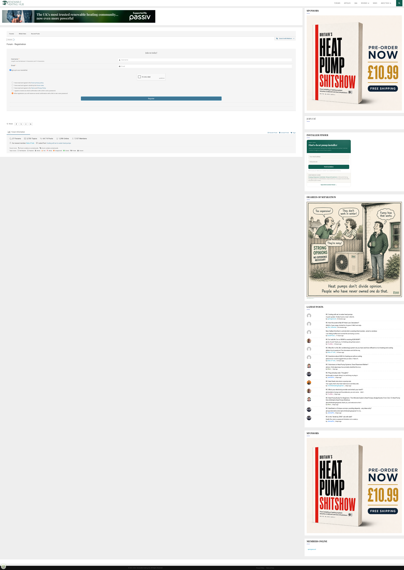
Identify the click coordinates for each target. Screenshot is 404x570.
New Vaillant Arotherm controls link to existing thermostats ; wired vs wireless (351, 331)
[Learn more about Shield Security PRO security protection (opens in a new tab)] (3, 566)
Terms (33, 88)
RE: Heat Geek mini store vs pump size (338, 381)
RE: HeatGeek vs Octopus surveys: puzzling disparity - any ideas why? (348, 408)
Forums (337, 3)
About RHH (385, 3)
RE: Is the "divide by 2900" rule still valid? (339, 417)
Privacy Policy (42, 88)
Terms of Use (270, 568)
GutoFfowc (331, 335)
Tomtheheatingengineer (336, 386)
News (375, 3)
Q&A (355, 3)
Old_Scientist (332, 327)
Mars (329, 369)
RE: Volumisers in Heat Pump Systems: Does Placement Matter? (347, 364)
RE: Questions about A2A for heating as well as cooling (344, 356)
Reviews (364, 3)
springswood (332, 319)
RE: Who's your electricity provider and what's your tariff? (344, 389)
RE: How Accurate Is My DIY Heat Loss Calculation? (342, 323)
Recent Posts (35, 34)
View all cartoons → (310, 298)
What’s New (22, 34)
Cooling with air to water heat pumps (59, 143)
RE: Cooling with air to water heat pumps (339, 314)
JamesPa (331, 377)
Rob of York (30, 143)
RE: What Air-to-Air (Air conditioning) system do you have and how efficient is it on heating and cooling (359, 348)
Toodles (330, 344)
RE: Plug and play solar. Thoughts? (337, 373)
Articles (347, 3)
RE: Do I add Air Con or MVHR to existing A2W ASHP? (343, 339)
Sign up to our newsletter (19, 70)
